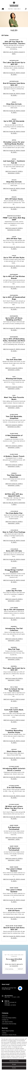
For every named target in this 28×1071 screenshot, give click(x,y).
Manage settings (14, 1060)
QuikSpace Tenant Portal (9, 1034)
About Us (4, 1015)
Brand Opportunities (8, 1030)
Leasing (4, 1032)
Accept (14, 1064)
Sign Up (20, 969)
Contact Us (5, 1019)
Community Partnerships (9, 1023)
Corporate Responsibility (9, 1017)
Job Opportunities (7, 1021)
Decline (14, 1067)
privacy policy (12, 1040)
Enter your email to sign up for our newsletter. (14, 965)
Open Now (10, 8)
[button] (2, 8)
